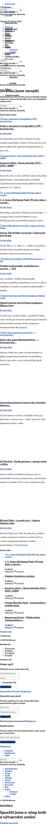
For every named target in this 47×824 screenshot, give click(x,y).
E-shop (13, 83)
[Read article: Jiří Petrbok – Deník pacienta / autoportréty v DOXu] (23, 442)
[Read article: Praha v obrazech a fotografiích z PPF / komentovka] (23, 120)
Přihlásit (9, 750)
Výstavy (8, 31)
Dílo (7, 45)
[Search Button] (21, 61)
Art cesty (9, 59)
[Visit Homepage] (5, 7)
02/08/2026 (6, 410)
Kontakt (8, 15)
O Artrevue (10, 4)
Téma (7, 33)
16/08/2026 (5, 207)
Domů (2, 84)
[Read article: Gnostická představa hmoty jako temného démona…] (23, 383)
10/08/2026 (5, 273)
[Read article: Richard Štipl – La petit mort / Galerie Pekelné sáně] (23, 501)
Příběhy (8, 36)
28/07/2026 (6, 528)
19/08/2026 (5, 170)
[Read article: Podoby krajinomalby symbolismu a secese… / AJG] (23, 260)
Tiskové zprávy (12, 95)
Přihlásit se (30, 721)
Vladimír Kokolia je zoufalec (20, 576)
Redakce (9, 651)
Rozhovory (10, 40)
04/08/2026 (6, 347)
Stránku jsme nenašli (15, 84)
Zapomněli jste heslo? (10, 691)
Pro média (9, 653)
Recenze (14, 77)
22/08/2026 (6, 133)
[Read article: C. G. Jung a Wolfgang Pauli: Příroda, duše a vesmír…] (23, 194)
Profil (7, 775)
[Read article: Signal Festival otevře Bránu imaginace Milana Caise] (23, 296)
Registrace (26, 691)
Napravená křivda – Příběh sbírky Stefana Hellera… (22, 619)
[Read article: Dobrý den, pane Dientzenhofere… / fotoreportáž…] (23, 333)
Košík (7, 755)
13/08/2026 (5, 240)
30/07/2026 (5, 469)
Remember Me (9, 682)
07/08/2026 (6, 310)
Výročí (8, 38)
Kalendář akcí (11, 23)
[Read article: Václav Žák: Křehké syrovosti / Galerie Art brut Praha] (23, 227)
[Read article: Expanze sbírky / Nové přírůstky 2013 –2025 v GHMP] (23, 157)
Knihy (7, 47)
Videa (7, 54)
